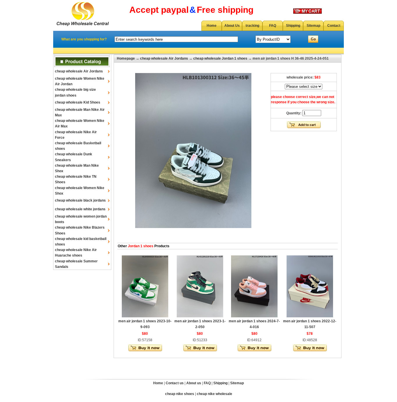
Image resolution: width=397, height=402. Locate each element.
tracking (252, 26)
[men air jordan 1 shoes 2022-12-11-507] (310, 316)
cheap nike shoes (179, 394)
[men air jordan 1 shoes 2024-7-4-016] (254, 316)
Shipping (293, 26)
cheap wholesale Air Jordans (79, 71)
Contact (333, 26)
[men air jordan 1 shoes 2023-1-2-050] (200, 316)
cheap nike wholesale (214, 394)
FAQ (272, 26)
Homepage (126, 58)
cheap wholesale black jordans (80, 200)
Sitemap (313, 26)
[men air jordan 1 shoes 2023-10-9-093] (145, 316)
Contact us (175, 383)
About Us (232, 26)
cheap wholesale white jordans (80, 209)
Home (212, 26)
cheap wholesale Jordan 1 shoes (220, 58)
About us (193, 383)
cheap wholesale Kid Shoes (77, 102)
